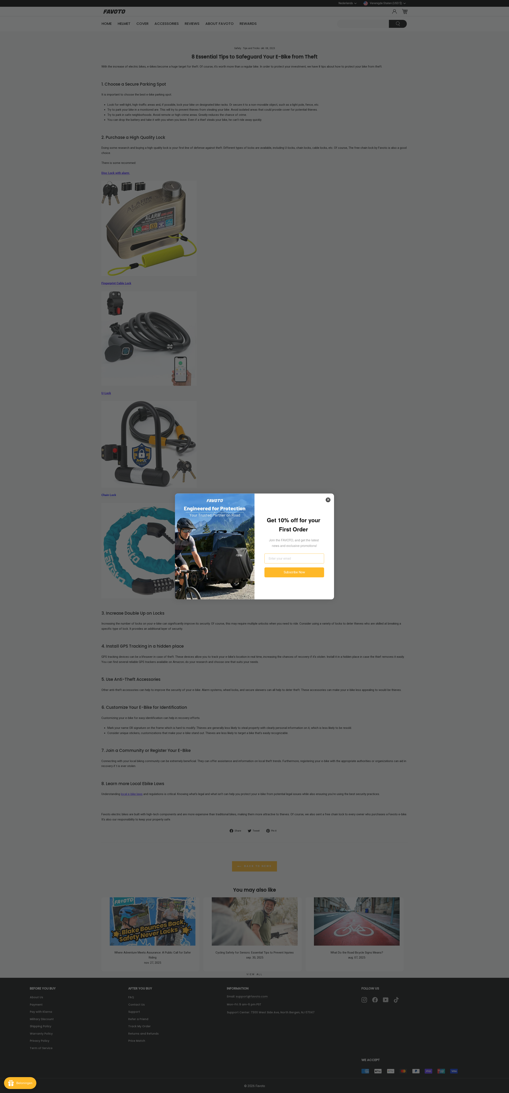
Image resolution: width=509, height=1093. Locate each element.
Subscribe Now (294, 572)
